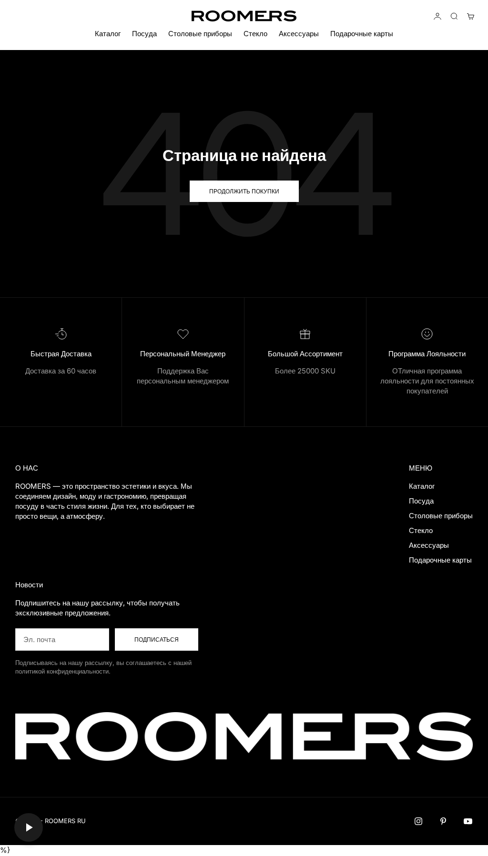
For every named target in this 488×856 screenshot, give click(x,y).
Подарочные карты (361, 33)
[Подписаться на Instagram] (418, 821)
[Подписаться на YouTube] (468, 821)
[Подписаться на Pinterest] (443, 821)
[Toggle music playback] (28, 827)
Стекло (255, 33)
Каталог (108, 33)
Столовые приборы (200, 33)
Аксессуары (299, 33)
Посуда (144, 33)
